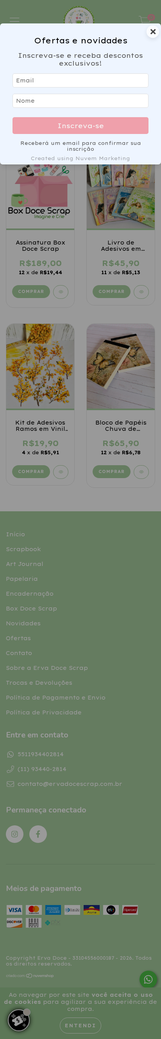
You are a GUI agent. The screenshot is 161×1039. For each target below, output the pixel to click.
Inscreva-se (80, 125)
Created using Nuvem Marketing (80, 158)
